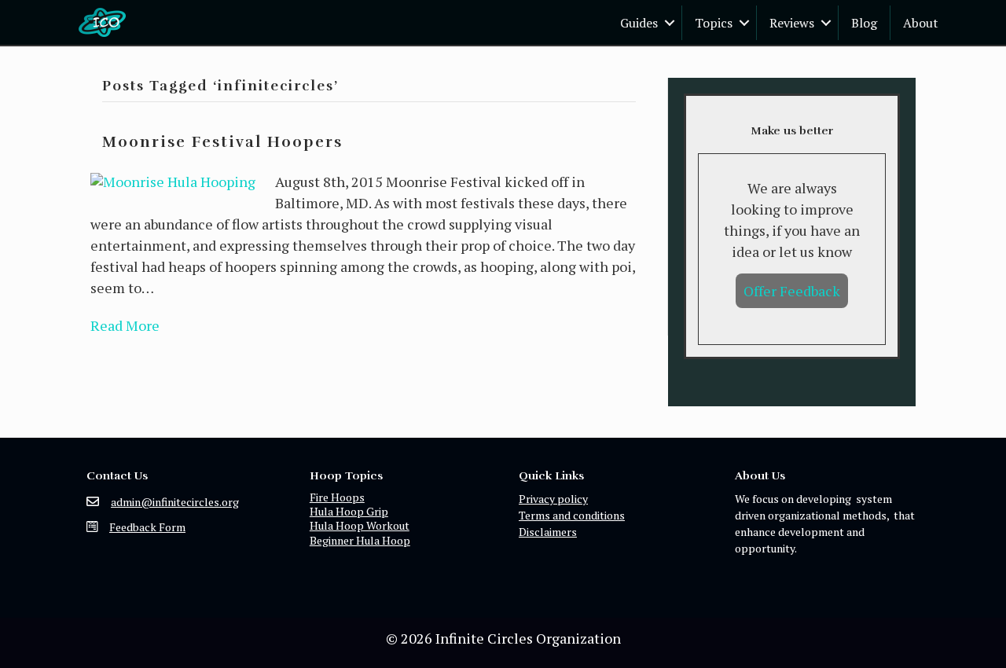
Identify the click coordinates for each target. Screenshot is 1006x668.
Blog (864, 22)
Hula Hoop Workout (359, 525)
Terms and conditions (572, 515)
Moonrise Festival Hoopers (222, 142)
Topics (713, 22)
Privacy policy (553, 498)
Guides (639, 22)
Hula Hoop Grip (349, 511)
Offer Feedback (791, 290)
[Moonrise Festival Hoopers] (172, 180)
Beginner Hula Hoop (360, 540)
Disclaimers (548, 531)
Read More (125, 325)
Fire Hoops (337, 497)
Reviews (791, 22)
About (920, 22)
